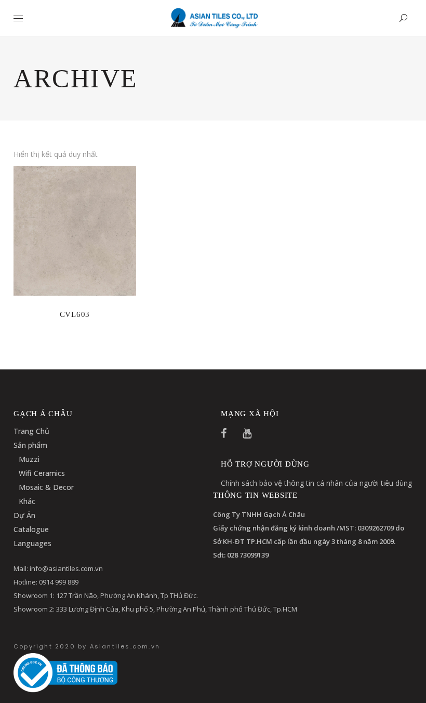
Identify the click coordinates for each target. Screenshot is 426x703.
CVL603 (75, 314)
